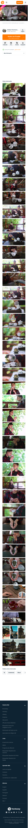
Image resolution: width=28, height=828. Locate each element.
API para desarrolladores (8, 735)
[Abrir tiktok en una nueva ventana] (16, 827)
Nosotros (4, 789)
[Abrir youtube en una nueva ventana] (21, 827)
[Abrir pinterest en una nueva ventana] (13, 827)
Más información (8, 52)
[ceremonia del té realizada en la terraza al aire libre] (13, 305)
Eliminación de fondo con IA (9, 743)
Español (4, 804)
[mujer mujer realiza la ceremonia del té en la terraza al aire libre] (13, 387)
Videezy (4, 727)
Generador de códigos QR (9, 746)
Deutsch (4, 810)
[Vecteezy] (2, 2)
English (4, 801)
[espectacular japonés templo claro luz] (6, 631)
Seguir (22, 31)
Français (4, 813)
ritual (19, 685)
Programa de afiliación (8, 760)
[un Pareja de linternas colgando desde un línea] (14, 631)
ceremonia (11, 685)
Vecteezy (4, 724)
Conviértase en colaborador (9, 792)
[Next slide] (21, 685)
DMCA (4, 758)
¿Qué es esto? (17, 49)
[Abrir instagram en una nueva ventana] (8, 827)
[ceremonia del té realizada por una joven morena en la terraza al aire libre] (13, 88)
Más (3, 815)
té (4, 685)
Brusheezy (5, 721)
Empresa (4, 730)
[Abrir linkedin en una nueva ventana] (11, 827)
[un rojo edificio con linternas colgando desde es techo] (13, 672)
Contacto (4, 787)
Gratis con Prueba (14, 37)
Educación (5, 733)
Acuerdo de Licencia (7, 755)
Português (5, 807)
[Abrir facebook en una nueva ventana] (6, 827)
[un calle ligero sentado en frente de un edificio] (6, 645)
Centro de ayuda (6, 784)
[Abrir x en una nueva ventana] (18, 827)
